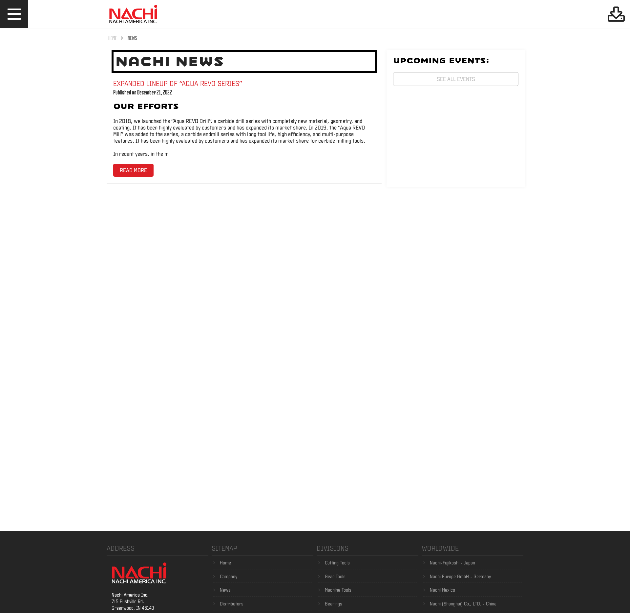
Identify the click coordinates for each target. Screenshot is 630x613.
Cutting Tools (337, 562)
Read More (133, 170)
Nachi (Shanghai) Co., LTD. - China (463, 603)
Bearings (333, 603)
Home (112, 38)
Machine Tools (338, 590)
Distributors (231, 603)
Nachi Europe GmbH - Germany (460, 576)
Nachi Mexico (442, 590)
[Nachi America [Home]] (133, 24)
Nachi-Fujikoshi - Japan (452, 562)
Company (228, 576)
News (225, 590)
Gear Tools (335, 576)
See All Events (456, 79)
